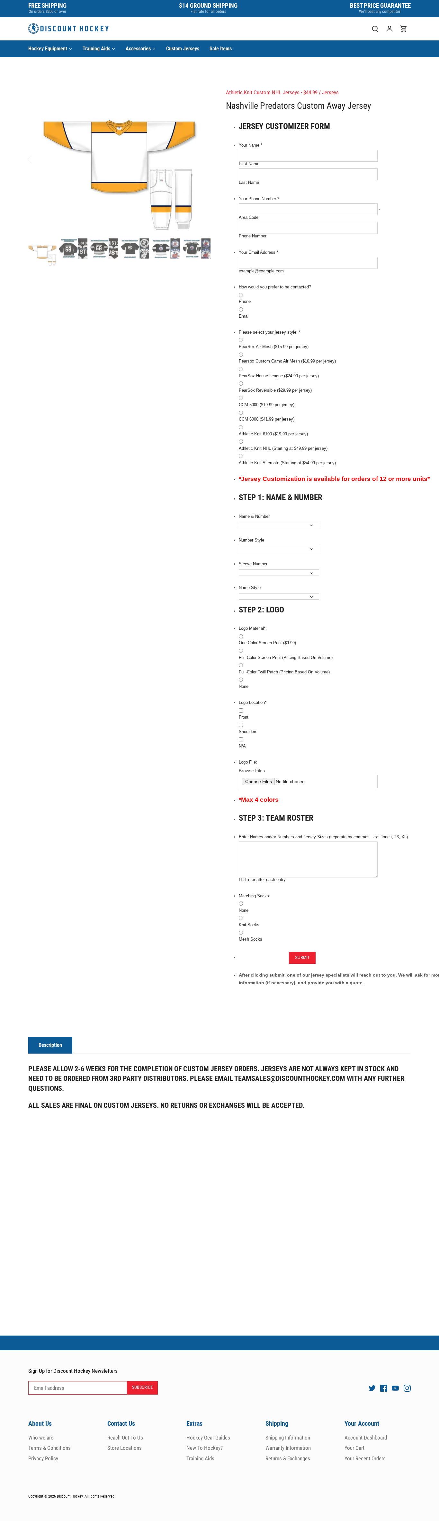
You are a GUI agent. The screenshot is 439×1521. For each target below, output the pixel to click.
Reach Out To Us (125, 1437)
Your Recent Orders (365, 1458)
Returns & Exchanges (287, 1458)
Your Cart (354, 1448)
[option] (119, 159)
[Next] (201, 159)
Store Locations (124, 1448)
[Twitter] (372, 1388)
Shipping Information (287, 1437)
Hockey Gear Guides (208, 1437)
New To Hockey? (204, 1448)
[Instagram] (407, 1388)
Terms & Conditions (49, 1448)
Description (50, 1045)
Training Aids (200, 1458)
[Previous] (38, 159)
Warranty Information (288, 1448)
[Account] (389, 29)
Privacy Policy (43, 1458)
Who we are (40, 1437)
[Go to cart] (404, 29)
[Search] (375, 29)
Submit (302, 957)
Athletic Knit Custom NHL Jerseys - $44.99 (272, 92)
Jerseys (330, 92)
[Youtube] (395, 1388)
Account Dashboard (366, 1437)
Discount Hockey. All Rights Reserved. (86, 1496)
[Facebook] (383, 1388)
